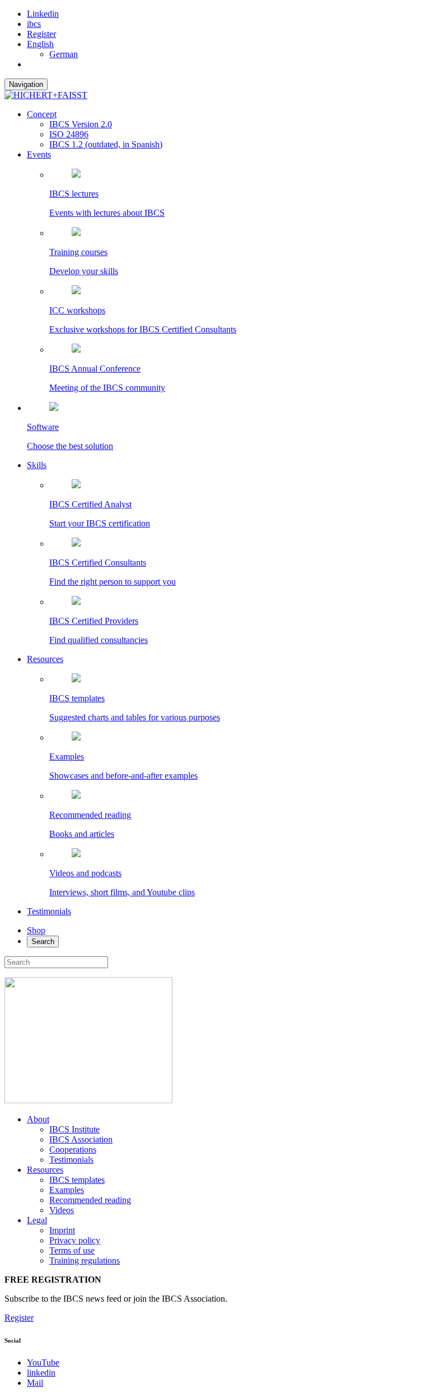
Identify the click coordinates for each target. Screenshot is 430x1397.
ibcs (34, 24)
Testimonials (49, 911)
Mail (35, 1382)
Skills (36, 465)
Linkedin (43, 13)
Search (42, 941)
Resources (45, 659)
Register (41, 34)
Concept (42, 114)
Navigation (26, 84)
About (38, 1119)
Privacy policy (74, 1240)
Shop (36, 930)
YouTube (43, 1362)
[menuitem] (40, 44)
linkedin (41, 1372)
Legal (37, 1220)
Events (39, 154)
